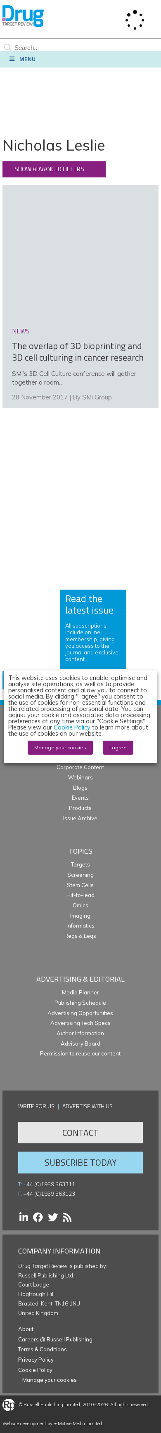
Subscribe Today (80, 1162)
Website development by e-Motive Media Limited (52, 1423)
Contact (80, 1132)
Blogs (80, 787)
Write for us (36, 1106)
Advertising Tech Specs (80, 1023)
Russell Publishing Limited (52, 1404)
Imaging (80, 915)
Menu (27, 58)
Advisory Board (80, 1043)
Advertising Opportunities (80, 1013)
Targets (80, 864)
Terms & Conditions (42, 1349)
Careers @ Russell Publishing (55, 1339)
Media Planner (80, 992)
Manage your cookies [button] (49, 1379)
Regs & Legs (80, 936)
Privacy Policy (36, 1359)
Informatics (80, 925)
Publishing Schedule (80, 1002)
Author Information (80, 1033)
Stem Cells (80, 885)
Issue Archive (80, 818)
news (21, 331)
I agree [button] (118, 747)
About (25, 1329)
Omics (80, 905)
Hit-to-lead (80, 895)
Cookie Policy (35, 1370)
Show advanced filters (49, 169)
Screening (80, 874)
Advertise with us (87, 1106)
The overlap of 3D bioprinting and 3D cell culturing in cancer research (78, 351)
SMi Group (97, 397)
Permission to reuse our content (80, 1053)
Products (80, 808)
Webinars (80, 777)
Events (80, 797)
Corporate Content (80, 767)
